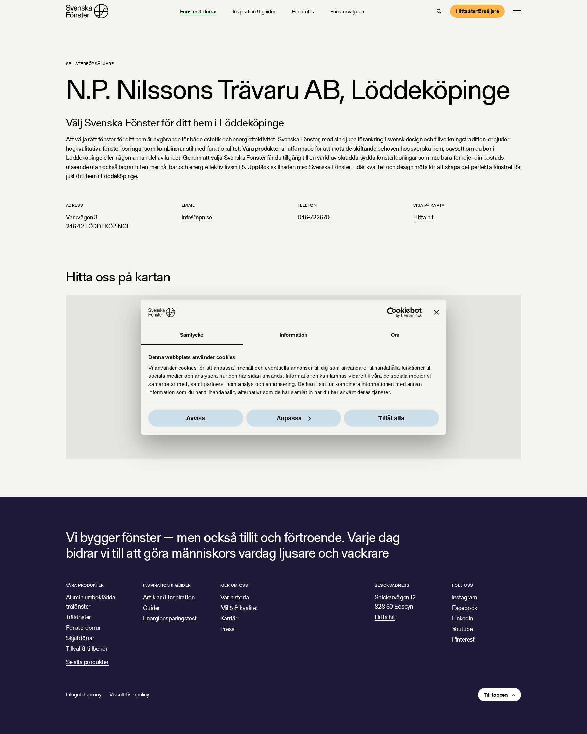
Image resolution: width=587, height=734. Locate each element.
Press (227, 629)
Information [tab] (293, 335)
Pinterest (463, 639)
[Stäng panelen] (436, 312)
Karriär (228, 618)
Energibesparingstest (169, 618)
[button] (439, 11)
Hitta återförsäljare (477, 11)
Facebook (465, 607)
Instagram (464, 597)
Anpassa (289, 418)
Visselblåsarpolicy (129, 694)
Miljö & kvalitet (239, 607)
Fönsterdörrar (83, 627)
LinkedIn (462, 618)
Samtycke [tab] (191, 335)
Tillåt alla (391, 418)
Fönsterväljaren (347, 11)
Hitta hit (423, 217)
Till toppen (496, 695)
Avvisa (195, 418)
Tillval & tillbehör (87, 648)
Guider (151, 607)
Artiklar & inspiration (168, 597)
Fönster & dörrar (198, 11)
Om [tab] (395, 335)
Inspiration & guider (254, 11)
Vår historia (234, 597)
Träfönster (78, 617)
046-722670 (314, 217)
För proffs (303, 11)
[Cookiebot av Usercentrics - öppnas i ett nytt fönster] (392, 312)
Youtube (462, 629)
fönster (107, 139)
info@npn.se (197, 217)
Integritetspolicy (83, 694)
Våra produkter (85, 585)
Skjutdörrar (80, 638)
